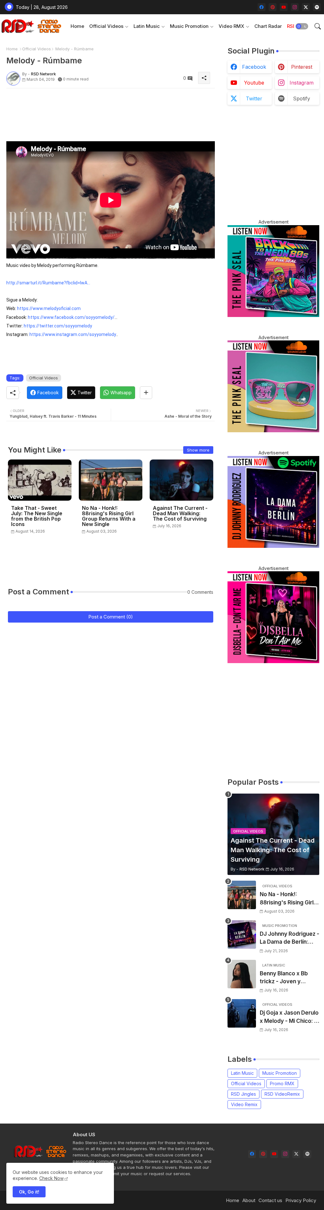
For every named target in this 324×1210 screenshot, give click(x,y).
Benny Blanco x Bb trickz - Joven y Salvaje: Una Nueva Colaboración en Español (285, 978)
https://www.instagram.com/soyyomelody (72, 334)
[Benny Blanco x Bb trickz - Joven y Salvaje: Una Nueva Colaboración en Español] (241, 974)
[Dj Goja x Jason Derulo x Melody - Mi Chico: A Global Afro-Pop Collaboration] (241, 1013)
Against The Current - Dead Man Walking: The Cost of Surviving (180, 513)
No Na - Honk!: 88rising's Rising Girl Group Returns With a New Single (108, 516)
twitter (254, 98)
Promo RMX (282, 1083)
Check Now (51, 1178)
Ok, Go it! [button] (29, 1191)
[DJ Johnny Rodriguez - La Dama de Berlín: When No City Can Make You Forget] (241, 934)
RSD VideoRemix (282, 1094)
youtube (254, 82)
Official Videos (106, 26)
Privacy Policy (300, 1200)
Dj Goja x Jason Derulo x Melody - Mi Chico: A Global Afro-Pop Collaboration (289, 1017)
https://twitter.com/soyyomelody (58, 325)
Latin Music (147, 26)
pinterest (301, 67)
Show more (198, 450)
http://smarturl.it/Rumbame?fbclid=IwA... (48, 282)
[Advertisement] (121, 107)
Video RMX (231, 26)
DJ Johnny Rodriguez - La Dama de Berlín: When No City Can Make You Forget (289, 938)
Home (77, 26)
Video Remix (244, 1104)
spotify (301, 98)
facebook (254, 67)
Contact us (270, 1200)
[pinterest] (273, 7)
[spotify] (317, 7)
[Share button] (146, 392)
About (248, 1200)
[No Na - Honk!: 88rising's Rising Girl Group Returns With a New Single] (241, 895)
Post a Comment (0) (110, 617)
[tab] (77, 26)
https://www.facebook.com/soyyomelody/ (71, 317)
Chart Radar (268, 26)
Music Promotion (189, 26)
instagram (302, 82)
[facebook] (261, 7)
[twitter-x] (306, 7)
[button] (302, 26)
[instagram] (295, 7)
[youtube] (284, 7)
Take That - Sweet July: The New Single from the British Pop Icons (36, 516)
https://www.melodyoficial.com (49, 308)
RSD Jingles (243, 1094)
